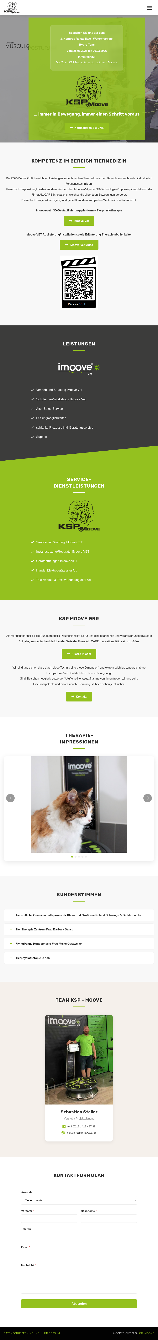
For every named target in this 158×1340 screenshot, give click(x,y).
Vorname (27, 1114)
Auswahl (27, 1096)
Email (25, 1150)
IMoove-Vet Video (81, 244)
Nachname (89, 1114)
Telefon (26, 1132)
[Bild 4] (82, 760)
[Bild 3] (79, 760)
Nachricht (28, 1169)
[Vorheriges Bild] (10, 759)
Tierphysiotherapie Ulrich (33, 861)
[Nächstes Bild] (147, 759)
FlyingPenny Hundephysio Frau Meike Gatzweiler (49, 847)
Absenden (79, 1207)
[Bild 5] (86, 760)
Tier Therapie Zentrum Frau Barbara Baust (44, 833)
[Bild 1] (72, 760)
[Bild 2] (75, 760)
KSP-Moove (146, 1237)
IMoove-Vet (81, 220)
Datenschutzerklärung (22, 1237)
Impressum (52, 1237)
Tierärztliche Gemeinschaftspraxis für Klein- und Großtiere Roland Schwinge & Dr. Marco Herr (79, 818)
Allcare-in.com (81, 653)
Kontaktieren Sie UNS (89, 127)
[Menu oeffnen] (149, 8)
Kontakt (81, 696)
